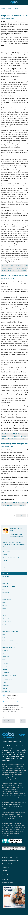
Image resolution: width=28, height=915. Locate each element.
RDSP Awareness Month (10, 644)
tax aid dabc (6, 656)
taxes (4, 660)
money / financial (8, 628)
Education (5, 592)
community (5, 570)
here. (6, 286)
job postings (6, 621)
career (4, 560)
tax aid (4, 653)
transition (22, 438)
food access (6, 599)
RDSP (4, 637)
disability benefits (8, 580)
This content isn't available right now (12, 702)
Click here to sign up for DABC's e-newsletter (14, 848)
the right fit (6, 666)
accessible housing (8, 265)
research (22, 505)
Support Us (5, 867)
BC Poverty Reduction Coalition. (12, 807)
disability (14, 433)
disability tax (6, 583)
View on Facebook (8, 721)
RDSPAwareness (7, 640)
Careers (4, 870)
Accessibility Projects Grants (10, 860)
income (4, 608)
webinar (5, 682)
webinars (5, 685)
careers (5, 564)
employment (6, 596)
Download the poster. (7, 499)
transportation (21, 270)
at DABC (5, 554)
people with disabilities (9, 438)
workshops (6, 691)
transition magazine (9, 676)
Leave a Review (7, 875)
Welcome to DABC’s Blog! (10, 857)
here (25, 43)
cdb (3, 567)
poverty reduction (8, 270)
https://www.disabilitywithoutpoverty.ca (13, 417)
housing (17, 268)
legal (4, 624)
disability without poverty (11, 436)
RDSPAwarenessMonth (9, 647)
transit (4, 669)
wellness (5, 688)
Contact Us (5, 879)
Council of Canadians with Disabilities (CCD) (14, 804)
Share (22, 721)
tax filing (5, 663)
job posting (6, 618)
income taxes (6, 612)
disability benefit (7, 268)
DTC (3, 589)
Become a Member (7, 864)
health (4, 602)
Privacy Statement (7, 882)
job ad (4, 615)
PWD (3, 634)
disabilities (5, 433)
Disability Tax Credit (9, 586)
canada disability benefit (10, 557)
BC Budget (19, 265)
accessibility (6, 551)
